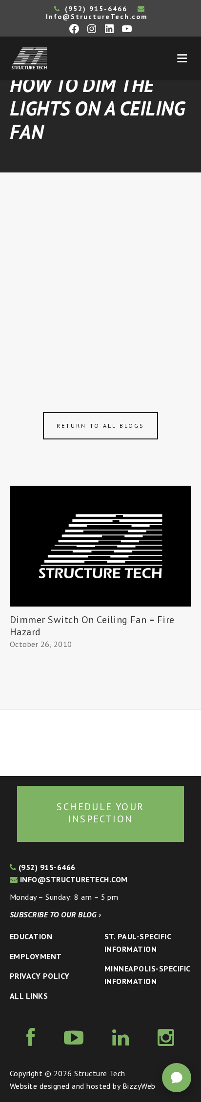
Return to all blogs (100, 425)
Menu (182, 58)
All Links (29, 996)
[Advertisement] (100, 277)
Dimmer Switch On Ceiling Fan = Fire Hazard (92, 625)
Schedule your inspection (100, 813)
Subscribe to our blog (55, 914)
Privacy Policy (40, 976)
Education (31, 936)
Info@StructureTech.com (97, 16)
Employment (36, 956)
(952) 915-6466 (94, 8)
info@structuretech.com (72, 879)
